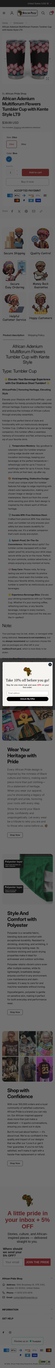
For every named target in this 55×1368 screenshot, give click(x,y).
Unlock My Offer (27, 699)
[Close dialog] (50, 664)
